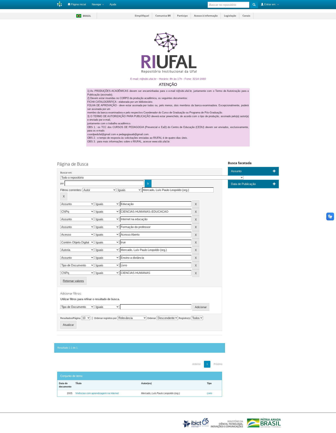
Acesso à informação (206, 15)
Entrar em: (270, 4)
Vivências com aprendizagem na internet (97, 393)
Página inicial (78, 4)
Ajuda (113, 4)
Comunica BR (163, 15)
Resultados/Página (70, 318)
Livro (209, 393)
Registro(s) (184, 318)
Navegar (97, 4)
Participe (182, 15)
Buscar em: (66, 172)
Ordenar (151, 318)
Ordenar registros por (105, 318)
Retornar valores (73, 280)
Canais (246, 15)
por (62, 183)
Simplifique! (142, 15)
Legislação (230, 15)
